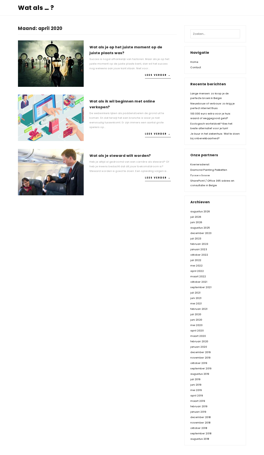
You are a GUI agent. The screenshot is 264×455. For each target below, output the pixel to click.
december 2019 (200, 352)
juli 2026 (195, 217)
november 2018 (200, 422)
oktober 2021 (198, 281)
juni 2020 (196, 319)
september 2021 (200, 287)
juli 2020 (195, 314)
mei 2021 (196, 303)
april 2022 (197, 271)
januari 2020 (198, 346)
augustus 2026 (200, 211)
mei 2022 (196, 265)
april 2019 (196, 395)
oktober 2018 (198, 428)
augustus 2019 (199, 374)
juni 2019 (196, 384)
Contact (195, 67)
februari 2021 (199, 309)
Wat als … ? (36, 7)
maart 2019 (197, 401)
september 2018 (200, 433)
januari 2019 (198, 411)
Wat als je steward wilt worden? (120, 155)
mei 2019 (196, 390)
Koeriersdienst (199, 164)
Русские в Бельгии (200, 175)
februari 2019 (199, 406)
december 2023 (201, 233)
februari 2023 (199, 244)
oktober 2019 (198, 363)
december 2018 (200, 417)
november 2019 (200, 357)
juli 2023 (195, 238)
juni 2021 (196, 298)
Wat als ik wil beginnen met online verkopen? (122, 104)
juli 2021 (195, 292)
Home (194, 62)
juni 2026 (196, 222)
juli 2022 (195, 260)
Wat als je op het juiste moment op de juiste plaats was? (125, 50)
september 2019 (200, 368)
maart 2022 (198, 276)
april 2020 (197, 330)
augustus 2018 (199, 438)
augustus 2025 (200, 227)
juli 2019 (195, 379)
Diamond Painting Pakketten (208, 170)
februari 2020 (199, 341)
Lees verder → (158, 75)
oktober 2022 (199, 254)
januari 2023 (198, 249)
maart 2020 (198, 336)
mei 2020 (196, 325)
